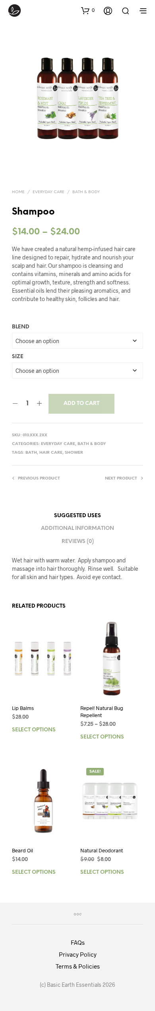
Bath (31, 453)
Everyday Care (48, 192)
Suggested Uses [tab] (77, 515)
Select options (34, 730)
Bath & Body (86, 192)
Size (17, 356)
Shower (74, 453)
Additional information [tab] (77, 528)
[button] (88, 10)
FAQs (78, 942)
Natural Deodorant (101, 850)
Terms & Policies (78, 966)
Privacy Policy (78, 954)
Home (18, 192)
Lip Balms (23, 708)
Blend (20, 327)
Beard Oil (22, 850)
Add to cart (81, 403)
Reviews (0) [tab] (78, 541)
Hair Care (50, 453)
